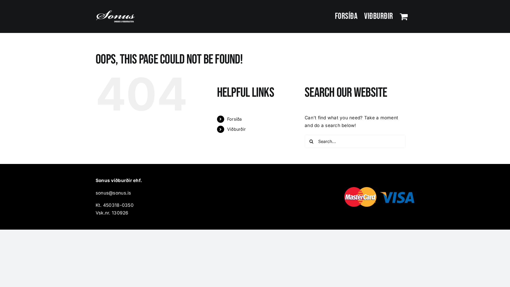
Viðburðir (236, 129)
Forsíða (234, 119)
